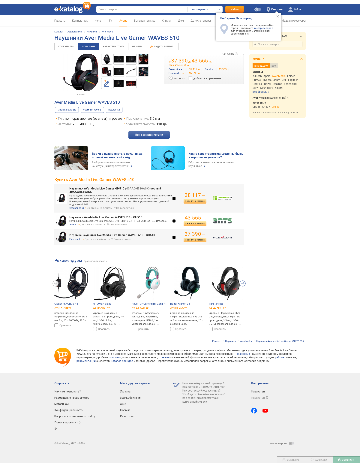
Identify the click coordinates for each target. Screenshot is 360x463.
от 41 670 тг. (140, 308)
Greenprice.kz (76, 208)
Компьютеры (80, 20)
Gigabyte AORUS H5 (66, 303)
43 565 (195, 218)
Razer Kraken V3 (180, 303)
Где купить (66, 46)
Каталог (58, 31)
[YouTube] (265, 411)
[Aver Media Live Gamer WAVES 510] (106, 59)
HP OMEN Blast (102, 303)
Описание (88, 46)
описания (115, 357)
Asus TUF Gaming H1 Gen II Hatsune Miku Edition (160, 303)
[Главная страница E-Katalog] (72, 9)
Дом (181, 20)
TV (110, 20)
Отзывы (137, 46)
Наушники (92, 31)
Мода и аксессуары (294, 20)
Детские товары (200, 20)
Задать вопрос (164, 46)
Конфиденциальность (68, 410)
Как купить (228, 53)
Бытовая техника (144, 20)
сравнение (243, 354)
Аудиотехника (74, 31)
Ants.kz (73, 224)
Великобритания (130, 397)
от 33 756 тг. (179, 308)
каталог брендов (122, 361)
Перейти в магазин (195, 201)
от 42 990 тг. (217, 308)
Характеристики (113, 46)
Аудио (123, 20)
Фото (98, 20)
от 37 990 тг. (63, 308)
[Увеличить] (80, 72)
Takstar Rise (216, 303)
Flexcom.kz (75, 239)
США (123, 404)
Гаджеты (59, 20)
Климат (166, 20)
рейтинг (280, 357)
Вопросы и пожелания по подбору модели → (277, 112)
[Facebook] (254, 410)
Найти (235, 9)
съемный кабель (92, 109)
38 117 (195, 195)
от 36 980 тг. (102, 308)
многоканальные (67, 109)
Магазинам (61, 404)
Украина (125, 391)
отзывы (164, 357)
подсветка (114, 109)
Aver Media (107, 31)
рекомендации (86, 361)
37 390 (195, 234)
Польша (125, 410)
